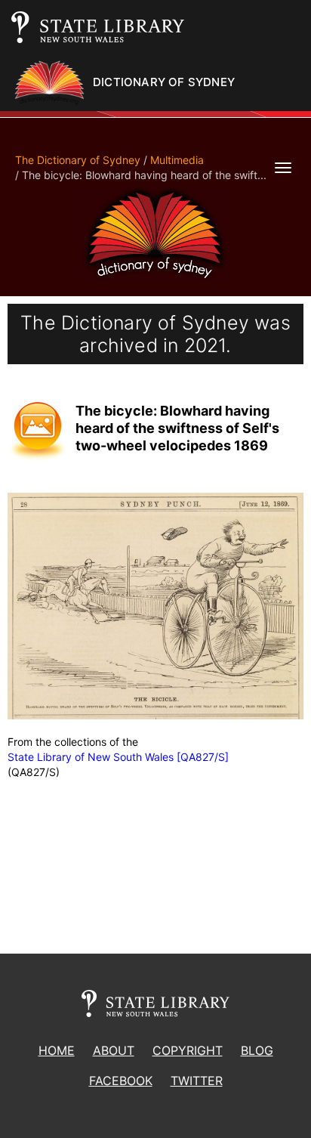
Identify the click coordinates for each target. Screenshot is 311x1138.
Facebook (120, 1080)
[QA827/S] (203, 756)
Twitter (197, 1080)
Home (56, 1050)
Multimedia (177, 159)
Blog (257, 1050)
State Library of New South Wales (91, 756)
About (113, 1050)
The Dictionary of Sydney (77, 159)
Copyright (187, 1050)
